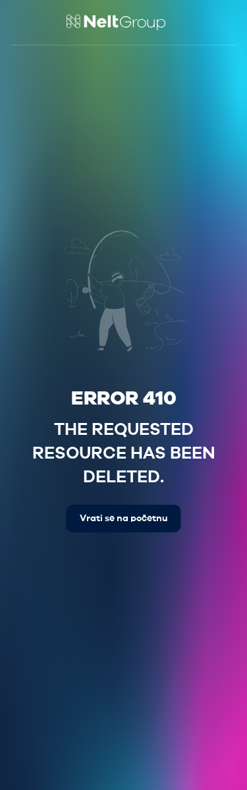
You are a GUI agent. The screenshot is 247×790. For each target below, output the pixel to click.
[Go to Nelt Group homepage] (116, 22)
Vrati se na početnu (124, 518)
